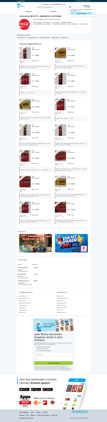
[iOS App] (24, 389)
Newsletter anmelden (53, 363)
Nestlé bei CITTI (21, 37)
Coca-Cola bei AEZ (84, 24)
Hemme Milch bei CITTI (44, 37)
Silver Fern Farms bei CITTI (25, 303)
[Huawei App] (48, 389)
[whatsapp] (77, 412)
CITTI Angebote (47, 22)
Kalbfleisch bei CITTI (61, 305)
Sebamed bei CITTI (23, 296)
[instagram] (83, 412)
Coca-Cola (37, 49)
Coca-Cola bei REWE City (66, 22)
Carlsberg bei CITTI (23, 310)
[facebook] (80, 412)
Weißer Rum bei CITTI (61, 307)
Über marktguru (23, 412)
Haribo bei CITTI (22, 300)
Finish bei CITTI (22, 312)
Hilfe (32, 412)
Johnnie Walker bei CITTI (24, 298)
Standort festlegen (81, 13)
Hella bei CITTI (55, 37)
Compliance (33, 415)
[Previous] (18, 243)
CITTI (37, 60)
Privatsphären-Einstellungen (26, 418)
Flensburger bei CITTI (32, 37)
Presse (38, 412)
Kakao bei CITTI (60, 296)
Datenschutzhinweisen (66, 369)
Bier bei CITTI (60, 310)
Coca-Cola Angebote (37, 22)
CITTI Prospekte (55, 22)
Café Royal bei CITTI (23, 305)
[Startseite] (21, 6)
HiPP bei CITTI (64, 37)
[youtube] (86, 412)
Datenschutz (54, 415)
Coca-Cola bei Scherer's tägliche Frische (41, 24)
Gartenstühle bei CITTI (62, 312)
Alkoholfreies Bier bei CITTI (63, 298)
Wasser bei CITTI (60, 300)
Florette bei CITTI (22, 307)
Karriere (45, 412)
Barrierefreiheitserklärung (43, 415)
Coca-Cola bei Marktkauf (72, 24)
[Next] (89, 243)
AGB (27, 415)
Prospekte (29, 11)
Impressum (22, 415)
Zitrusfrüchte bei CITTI (61, 303)
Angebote (53, 11)
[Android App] (36, 389)
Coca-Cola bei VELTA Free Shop (59, 24)
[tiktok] (74, 412)
